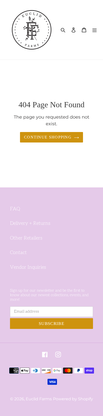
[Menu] (94, 30)
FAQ (15, 209)
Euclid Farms (39, 399)
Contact (18, 252)
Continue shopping (48, 137)
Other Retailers (26, 238)
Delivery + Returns (30, 223)
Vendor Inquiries (28, 267)
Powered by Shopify (73, 399)
